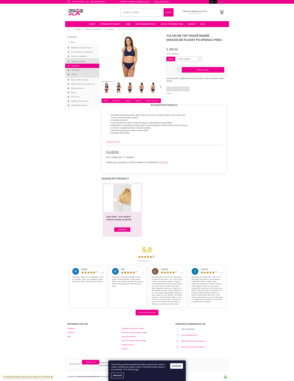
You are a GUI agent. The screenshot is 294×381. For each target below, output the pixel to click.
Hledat (168, 12)
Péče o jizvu (75, 97)
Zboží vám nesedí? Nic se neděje (133, 340)
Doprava (124, 349)
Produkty (72, 42)
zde (137, 369)
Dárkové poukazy (77, 88)
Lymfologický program (79, 105)
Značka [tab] (138, 101)
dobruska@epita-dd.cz (189, 335)
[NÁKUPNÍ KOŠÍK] (223, 12)
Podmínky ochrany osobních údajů (135, 2)
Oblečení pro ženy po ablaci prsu (83, 84)
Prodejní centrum (127, 345)
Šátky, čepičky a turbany (80, 80)
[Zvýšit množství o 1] (178, 68)
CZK (212, 2)
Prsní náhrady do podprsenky (82, 52)
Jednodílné (76, 70)
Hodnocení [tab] (116, 101)
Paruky (73, 92)
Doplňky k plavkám (78, 61)
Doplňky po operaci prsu (80, 101)
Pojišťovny (71, 328)
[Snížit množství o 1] (178, 71)
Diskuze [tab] (128, 101)
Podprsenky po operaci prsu (81, 48)
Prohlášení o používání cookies (132, 328)
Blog (69, 336)
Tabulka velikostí (113, 142)
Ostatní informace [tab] (152, 101)
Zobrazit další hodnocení (147, 312)
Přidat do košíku (203, 70)
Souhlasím (176, 366)
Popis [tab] (106, 101)
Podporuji (70, 332)
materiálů (163, 162)
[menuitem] (92, 24)
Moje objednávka (161, 2)
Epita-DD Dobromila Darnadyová (193, 341)
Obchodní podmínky (128, 336)
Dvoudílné (75, 66)
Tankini (74, 74)
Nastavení (117, 375)
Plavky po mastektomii (79, 56)
